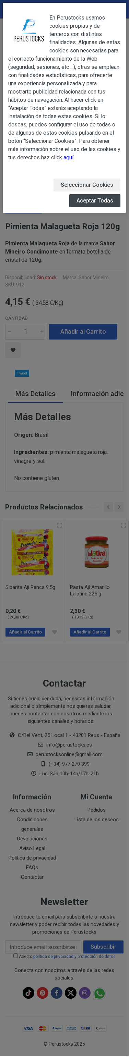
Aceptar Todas (95, 200)
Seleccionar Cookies (87, 185)
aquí (68, 157)
